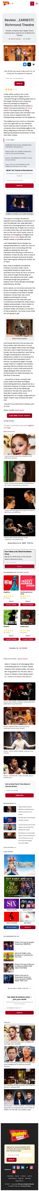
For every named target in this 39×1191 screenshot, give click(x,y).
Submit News (12, 1178)
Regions (21, 1178)
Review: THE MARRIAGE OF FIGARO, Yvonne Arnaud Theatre (18, 159)
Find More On (18, 648)
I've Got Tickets (11, 605)
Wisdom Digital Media (26, 1184)
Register (21, 3)
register (31, 425)
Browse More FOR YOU (18, 988)
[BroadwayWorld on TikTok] (27, 1167)
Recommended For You (11, 936)
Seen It (11, 601)
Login (27, 3)
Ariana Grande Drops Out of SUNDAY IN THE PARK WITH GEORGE (19, 1043)
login (9, 428)
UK (12, 3)
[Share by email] (33, 64)
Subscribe (19, 795)
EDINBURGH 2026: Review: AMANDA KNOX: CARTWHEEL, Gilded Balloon (18, 146)
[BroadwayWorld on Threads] (31, 1167)
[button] (32, 4)
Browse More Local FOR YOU (20, 543)
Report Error (19, 1181)
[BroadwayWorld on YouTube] (14, 1172)
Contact (23, 1176)
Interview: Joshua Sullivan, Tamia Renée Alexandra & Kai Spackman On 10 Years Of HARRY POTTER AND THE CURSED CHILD (19, 1108)
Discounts (28, 927)
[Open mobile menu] (37, 4)
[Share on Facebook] (25, 64)
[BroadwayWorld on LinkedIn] (22, 1167)
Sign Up (19, 84)
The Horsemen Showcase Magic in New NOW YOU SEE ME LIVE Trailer (26, 827)
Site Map (28, 1178)
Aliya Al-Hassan (23, 659)
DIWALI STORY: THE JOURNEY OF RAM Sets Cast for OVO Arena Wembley (18, 152)
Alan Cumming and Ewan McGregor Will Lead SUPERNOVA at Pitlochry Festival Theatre (19, 1065)
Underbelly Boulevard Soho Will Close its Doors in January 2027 (19, 1086)
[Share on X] (29, 64)
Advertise (10, 1176)
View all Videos (9, 847)
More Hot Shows (11, 927)
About (17, 1176)
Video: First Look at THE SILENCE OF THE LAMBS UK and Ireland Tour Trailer (17, 165)
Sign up (19, 1013)
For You (12, 431)
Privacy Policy (26, 1186)
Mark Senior (19, 410)
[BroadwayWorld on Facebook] (14, 1167)
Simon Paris (14, 237)
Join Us (29, 1176)
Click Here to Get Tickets (19, 416)
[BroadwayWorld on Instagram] (18, 1167)
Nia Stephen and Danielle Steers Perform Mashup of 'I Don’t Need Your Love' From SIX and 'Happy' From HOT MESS (26, 838)
